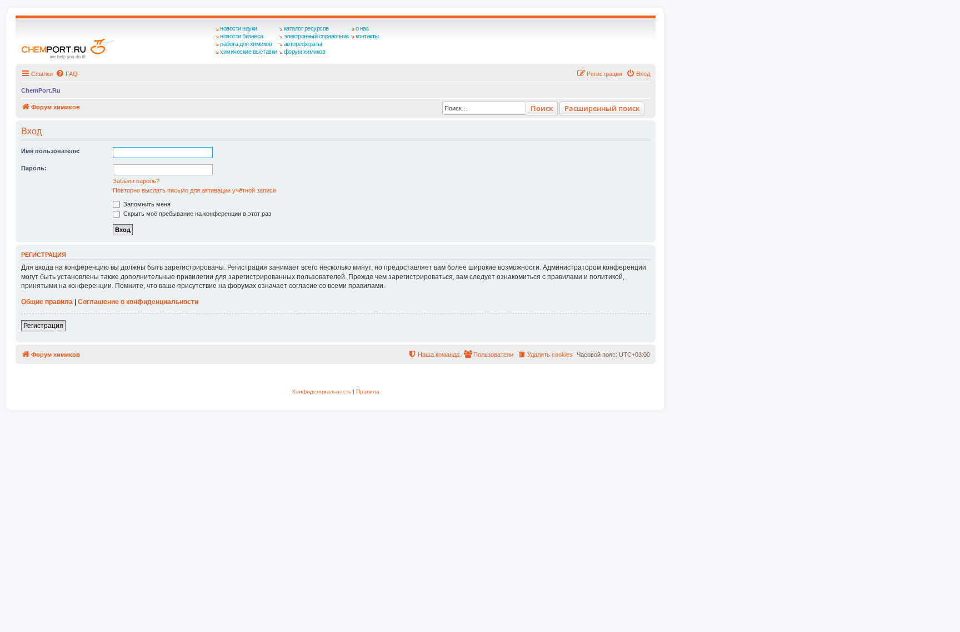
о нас (362, 28)
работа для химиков (246, 44)
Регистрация (43, 326)
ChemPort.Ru (41, 90)
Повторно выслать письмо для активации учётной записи (194, 190)
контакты (367, 36)
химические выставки (248, 51)
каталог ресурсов (306, 28)
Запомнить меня (146, 204)
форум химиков (305, 51)
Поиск (542, 108)
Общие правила (47, 302)
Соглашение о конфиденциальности (138, 302)
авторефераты (303, 44)
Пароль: (34, 168)
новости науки (238, 28)
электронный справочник (316, 36)
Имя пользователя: (50, 151)
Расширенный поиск (601, 108)
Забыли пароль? (136, 181)
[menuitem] (67, 73)
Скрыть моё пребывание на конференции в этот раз (196, 213)
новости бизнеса (241, 36)
